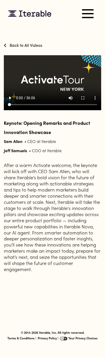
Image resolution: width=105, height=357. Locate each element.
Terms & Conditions (21, 338)
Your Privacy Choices (83, 338)
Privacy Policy (47, 338)
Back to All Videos (25, 45)
